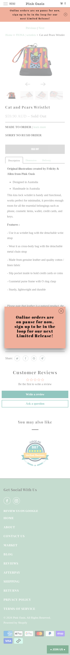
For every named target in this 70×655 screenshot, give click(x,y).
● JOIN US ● (57, 649)
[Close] (61, 311)
